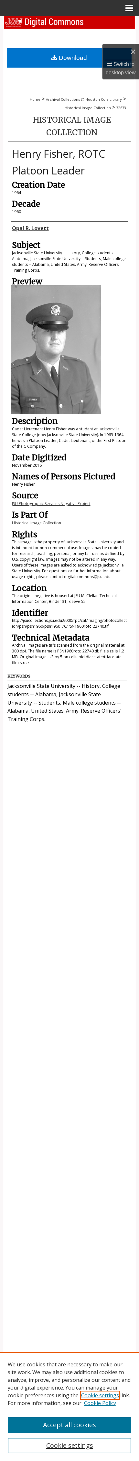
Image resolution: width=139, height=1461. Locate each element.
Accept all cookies (69, 1424)
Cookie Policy (100, 1403)
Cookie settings (100, 1395)
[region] (69, 1406)
